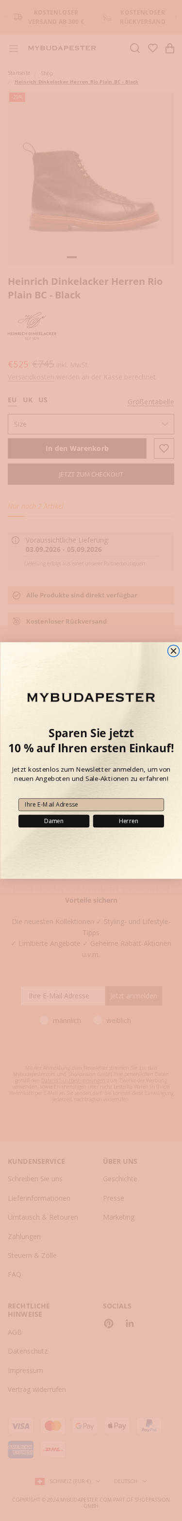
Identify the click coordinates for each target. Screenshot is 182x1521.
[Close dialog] (173, 651)
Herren (128, 821)
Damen (54, 821)
